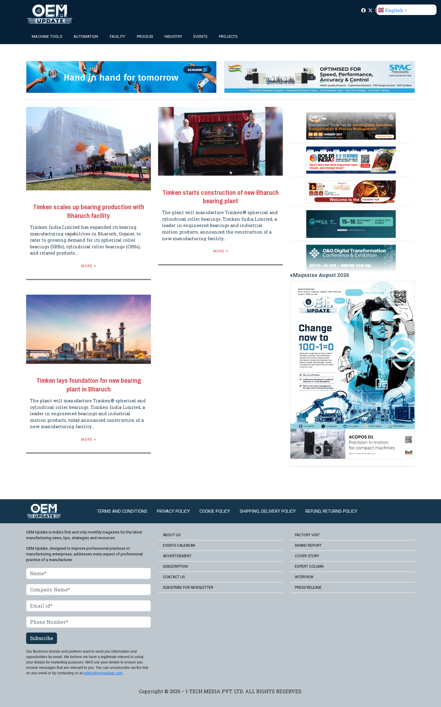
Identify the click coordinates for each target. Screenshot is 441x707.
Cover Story (307, 556)
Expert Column (309, 566)
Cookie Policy (215, 511)
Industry (173, 36)
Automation (86, 36)
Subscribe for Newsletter (188, 587)
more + (88, 266)
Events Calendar (179, 545)
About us (171, 535)
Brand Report (308, 545)
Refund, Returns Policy (331, 511)
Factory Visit (307, 535)
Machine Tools (47, 36)
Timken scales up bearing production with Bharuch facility (88, 211)
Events (200, 36)
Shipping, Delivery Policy (268, 511)
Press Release (308, 587)
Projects (228, 36)
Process (145, 36)
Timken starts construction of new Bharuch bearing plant (220, 196)
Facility (117, 36)
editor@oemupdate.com (103, 673)
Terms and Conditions (122, 511)
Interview (304, 577)
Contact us (174, 577)
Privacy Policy (173, 511)
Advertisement (177, 556)
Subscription (175, 566)
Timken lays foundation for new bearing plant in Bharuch (88, 384)
